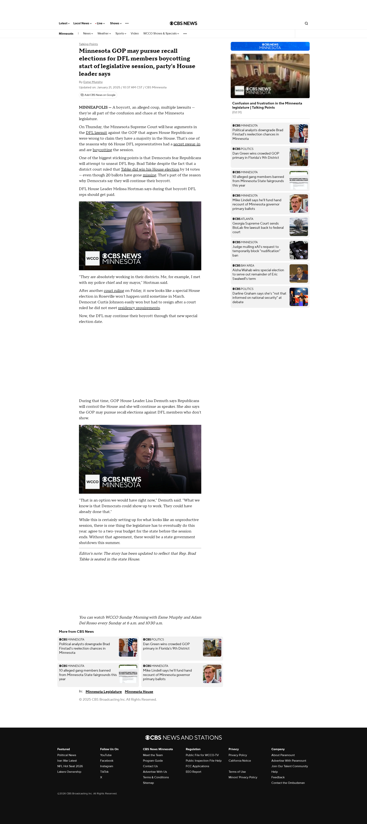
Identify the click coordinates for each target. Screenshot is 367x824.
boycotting (102, 149)
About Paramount (283, 755)
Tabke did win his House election (150, 169)
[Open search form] (306, 23)
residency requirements (139, 307)
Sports (120, 33)
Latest (63, 23)
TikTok (104, 771)
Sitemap (148, 782)
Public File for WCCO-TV (202, 755)
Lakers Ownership (69, 771)
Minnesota (66, 34)
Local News (81, 23)
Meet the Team (153, 755)
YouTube (106, 755)
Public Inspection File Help (204, 760)
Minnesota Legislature (104, 692)
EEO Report (193, 771)
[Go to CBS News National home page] (183, 23)
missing (149, 175)
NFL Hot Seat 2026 (70, 766)
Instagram (106, 766)
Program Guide (153, 760)
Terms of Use (237, 771)
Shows (115, 23)
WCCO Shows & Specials (160, 33)
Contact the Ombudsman (288, 782)
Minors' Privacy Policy (243, 777)
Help (274, 771)
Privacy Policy (238, 755)
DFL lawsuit (96, 132)
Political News (66, 755)
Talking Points (88, 44)
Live (100, 23)
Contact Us (150, 766)
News (87, 33)
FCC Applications (197, 766)
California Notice (240, 760)
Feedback (278, 777)
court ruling (114, 290)
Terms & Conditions (156, 777)
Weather (103, 33)
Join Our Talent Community (289, 766)
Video (135, 33)
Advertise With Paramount (288, 760)
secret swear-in (186, 144)
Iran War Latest (67, 760)
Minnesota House (139, 692)
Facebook (106, 760)
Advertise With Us (155, 771)
